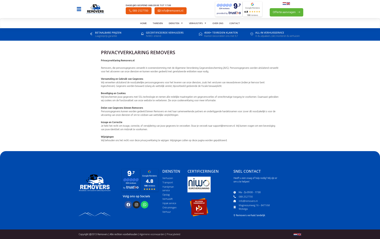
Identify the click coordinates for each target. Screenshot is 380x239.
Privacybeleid (173, 234)
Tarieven (158, 23)
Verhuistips (196, 23)
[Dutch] (284, 3)
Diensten (174, 23)
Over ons (217, 23)
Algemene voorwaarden (152, 234)
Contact (234, 23)
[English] (288, 3)
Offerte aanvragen (284, 12)
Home (143, 23)
